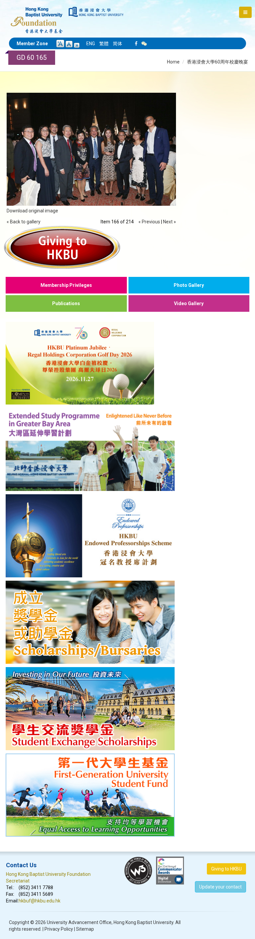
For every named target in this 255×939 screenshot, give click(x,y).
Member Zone (32, 43)
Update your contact (220, 886)
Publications (66, 303)
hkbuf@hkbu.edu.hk (39, 900)
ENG (90, 43)
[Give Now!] (127, 247)
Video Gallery (189, 303)
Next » (169, 221)
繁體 (104, 43)
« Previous (149, 221)
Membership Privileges (66, 285)
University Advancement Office (79, 922)
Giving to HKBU (226, 869)
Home (173, 61)
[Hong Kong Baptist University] (96, 12)
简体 (117, 43)
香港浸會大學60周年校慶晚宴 (217, 61)
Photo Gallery (189, 285)
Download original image (32, 210)
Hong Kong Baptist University (143, 922)
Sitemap (85, 929)
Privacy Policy (58, 929)
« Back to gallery (24, 221)
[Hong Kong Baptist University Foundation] (36, 16)
